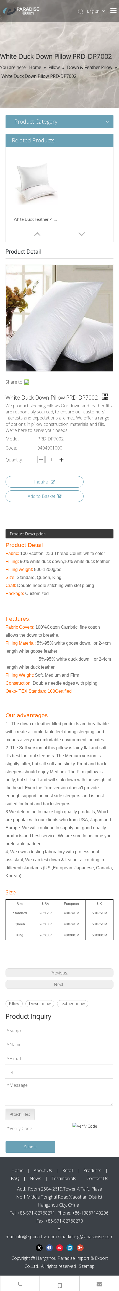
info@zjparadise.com (36, 1237)
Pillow (14, 1003)
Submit (30, 1146)
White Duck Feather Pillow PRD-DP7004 (36, 219)
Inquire (41, 482)
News (35, 1178)
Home (17, 1170)
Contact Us (97, 1178)
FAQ (15, 1178)
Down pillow (40, 1003)
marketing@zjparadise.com (86, 1237)
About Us (43, 1170)
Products (92, 1170)
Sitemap (87, 1266)
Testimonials (63, 1178)
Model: (12, 439)
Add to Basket (41, 496)
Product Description (28, 533)
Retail (67, 1170)
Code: (11, 448)
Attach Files (20, 1114)
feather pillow (73, 1003)
